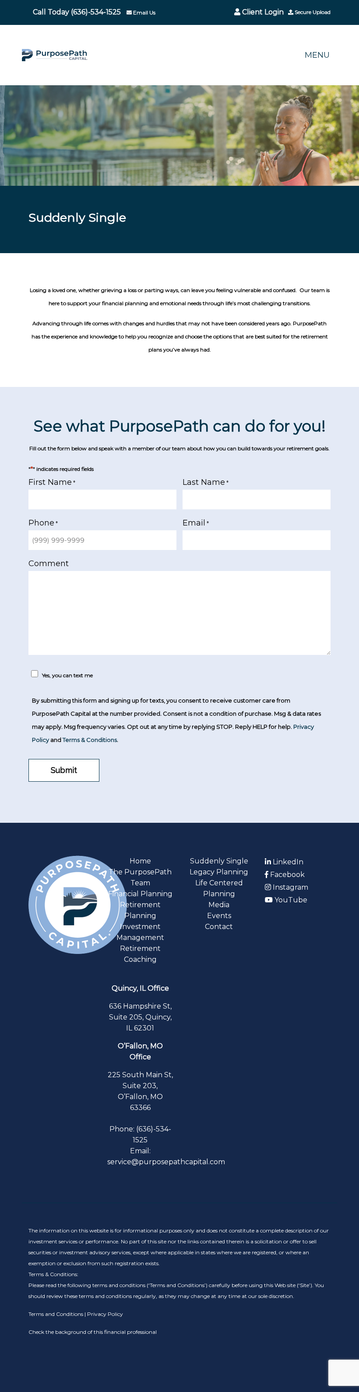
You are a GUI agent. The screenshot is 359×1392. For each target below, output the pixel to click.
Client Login (262, 12)
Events (219, 916)
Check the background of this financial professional (92, 1332)
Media (218, 905)
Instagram (289, 887)
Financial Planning (140, 894)
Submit (64, 770)
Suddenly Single (219, 861)
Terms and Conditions (56, 1314)
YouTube (290, 900)
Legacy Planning (219, 872)
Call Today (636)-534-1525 (77, 12)
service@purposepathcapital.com (166, 1162)
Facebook (286, 874)
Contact (219, 926)
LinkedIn (287, 862)
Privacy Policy (105, 1314)
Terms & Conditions (90, 739)
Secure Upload (312, 12)
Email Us (143, 12)
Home (140, 861)
